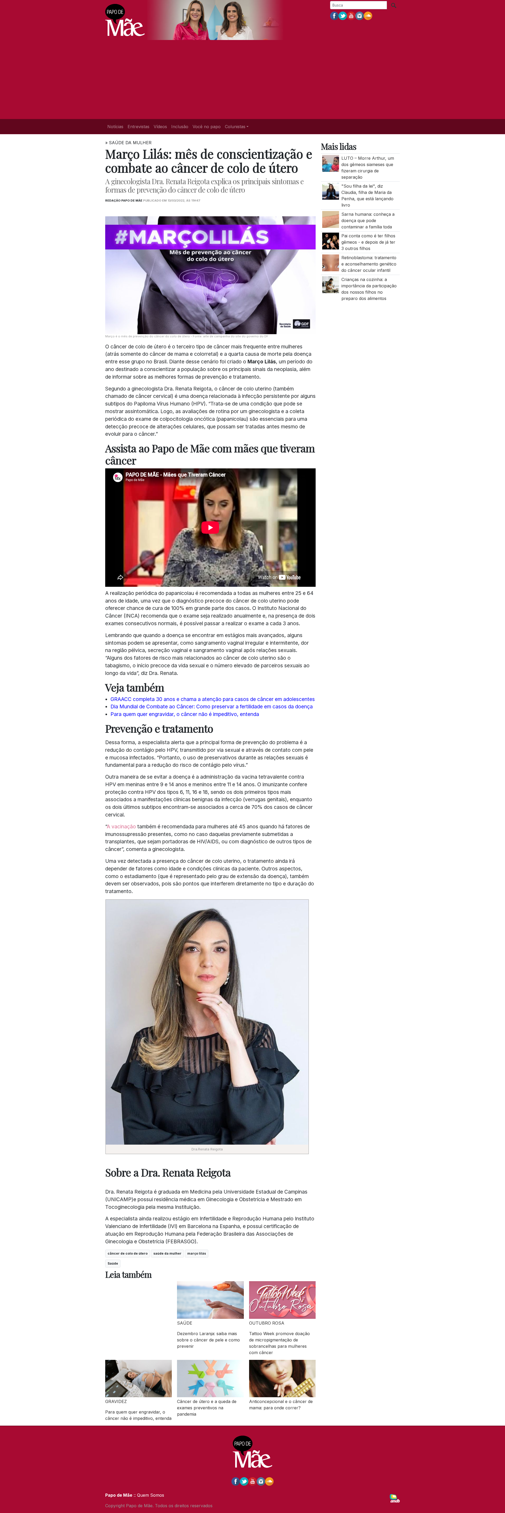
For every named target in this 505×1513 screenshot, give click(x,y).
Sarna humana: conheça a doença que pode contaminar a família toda (368, 220)
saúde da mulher (167, 1253)
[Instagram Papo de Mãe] (359, 15)
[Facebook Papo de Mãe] (334, 15)
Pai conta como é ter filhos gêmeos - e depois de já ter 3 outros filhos (368, 242)
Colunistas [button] (235, 126)
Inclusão (179, 126)
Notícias (115, 126)
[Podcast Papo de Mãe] (368, 15)
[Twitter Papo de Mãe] (343, 15)
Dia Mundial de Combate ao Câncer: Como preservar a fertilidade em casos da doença (211, 706)
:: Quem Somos (148, 1495)
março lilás (196, 1253)
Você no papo (207, 126)
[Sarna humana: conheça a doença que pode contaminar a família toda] (330, 219)
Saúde (113, 1263)
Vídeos (160, 126)
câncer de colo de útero (128, 1253)
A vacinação (121, 826)
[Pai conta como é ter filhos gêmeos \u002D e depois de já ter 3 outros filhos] (330, 240)
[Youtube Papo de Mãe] (351, 15)
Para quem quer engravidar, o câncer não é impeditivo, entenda (184, 714)
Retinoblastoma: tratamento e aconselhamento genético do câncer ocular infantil (368, 264)
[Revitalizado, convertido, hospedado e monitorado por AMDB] (395, 1497)
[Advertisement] (252, 79)
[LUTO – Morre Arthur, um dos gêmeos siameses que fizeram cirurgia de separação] (330, 163)
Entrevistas (138, 126)
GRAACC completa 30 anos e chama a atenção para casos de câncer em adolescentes (212, 699)
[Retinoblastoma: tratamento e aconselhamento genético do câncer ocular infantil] (330, 262)
